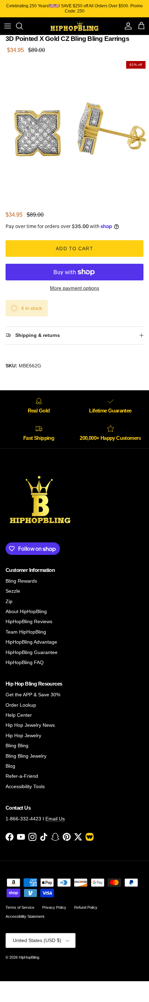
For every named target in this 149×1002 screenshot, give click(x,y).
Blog (10, 766)
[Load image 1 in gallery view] (74, 132)
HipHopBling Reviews (29, 621)
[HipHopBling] (74, 26)
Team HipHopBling (26, 632)
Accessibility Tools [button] (25, 786)
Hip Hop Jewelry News (30, 725)
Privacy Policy (54, 907)
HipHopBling (29, 957)
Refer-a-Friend (22, 776)
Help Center (19, 715)
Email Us (55, 818)
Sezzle (13, 591)
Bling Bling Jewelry (26, 756)
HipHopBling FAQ (25, 662)
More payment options (74, 288)
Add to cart (74, 248)
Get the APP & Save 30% (33, 694)
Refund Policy (85, 907)
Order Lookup (21, 705)
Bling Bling (17, 745)
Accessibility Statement (25, 916)
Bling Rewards (21, 581)
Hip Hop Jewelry (23, 735)
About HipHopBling (26, 611)
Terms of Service (20, 907)
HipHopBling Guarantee (32, 652)
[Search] (22, 26)
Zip (9, 601)
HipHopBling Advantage (31, 642)
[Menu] (7, 26)
